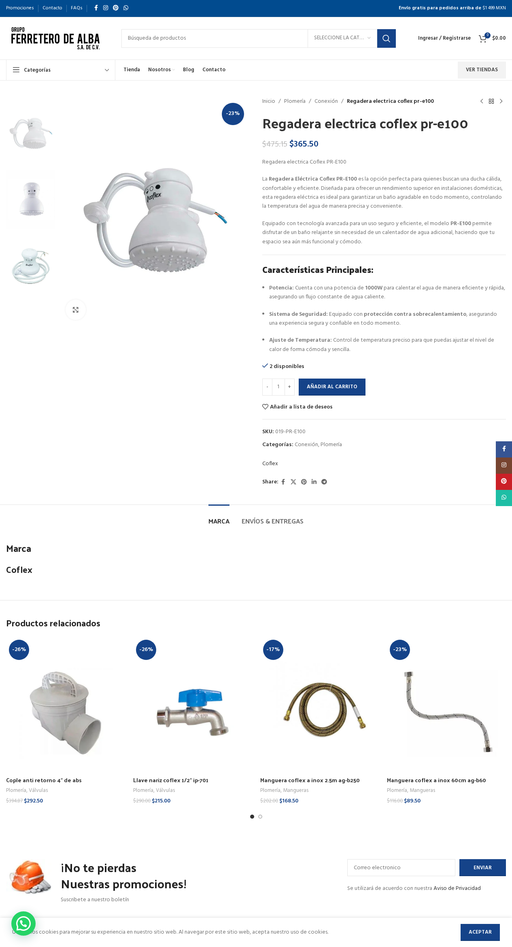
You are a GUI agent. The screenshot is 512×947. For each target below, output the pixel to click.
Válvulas (38, 790)
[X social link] (293, 482)
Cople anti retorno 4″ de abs (44, 780)
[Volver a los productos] (491, 101)
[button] (23, 923)
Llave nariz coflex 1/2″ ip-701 (170, 780)
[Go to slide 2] (260, 817)
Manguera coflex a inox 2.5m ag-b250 (310, 780)
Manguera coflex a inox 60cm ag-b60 (436, 780)
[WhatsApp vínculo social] (126, 8)
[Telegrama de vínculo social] (324, 482)
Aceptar (480, 932)
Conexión (326, 101)
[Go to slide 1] (252, 817)
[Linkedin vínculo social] (314, 482)
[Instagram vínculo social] (105, 8)
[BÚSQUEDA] (386, 38)
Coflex (270, 464)
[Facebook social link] (96, 8)
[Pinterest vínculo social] (115, 8)
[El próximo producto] (501, 101)
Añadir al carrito (332, 387)
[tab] (218, 516)
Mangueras (295, 790)
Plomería (295, 101)
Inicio (268, 101)
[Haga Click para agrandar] (76, 310)
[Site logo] (55, 38)
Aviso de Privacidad (457, 888)
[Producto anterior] (482, 101)
